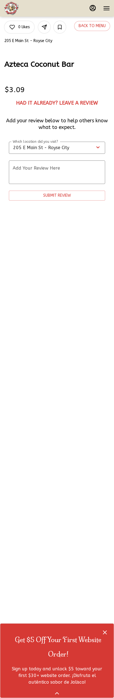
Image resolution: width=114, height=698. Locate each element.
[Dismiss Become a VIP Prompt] (105, 632)
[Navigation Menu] (106, 8)
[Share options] (44, 27)
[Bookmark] (60, 27)
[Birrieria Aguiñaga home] (29, 8)
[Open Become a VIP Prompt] (57, 693)
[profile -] (92, 8)
